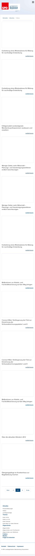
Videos (4, 510)
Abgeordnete (7, 525)
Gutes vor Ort (6, 519)
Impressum (20, 546)
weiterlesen (29, 56)
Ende (27, 490)
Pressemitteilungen (8, 508)
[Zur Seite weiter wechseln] (22, 490)
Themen (5, 515)
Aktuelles (5, 506)
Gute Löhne (6, 517)
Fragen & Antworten (9, 537)
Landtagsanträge (7, 513)
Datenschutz (11, 546)
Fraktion (5, 534)
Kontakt (3, 546)
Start (8, 490)
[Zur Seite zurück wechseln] (13, 490)
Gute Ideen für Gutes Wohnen (10, 523)
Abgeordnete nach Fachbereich (11, 530)
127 (18, 490)
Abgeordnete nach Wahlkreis (10, 532)
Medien (5, 536)
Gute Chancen (6, 521)
